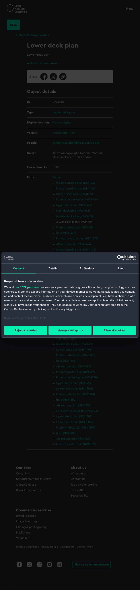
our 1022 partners (27, 287)
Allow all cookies (114, 330)
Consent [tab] (18, 268)
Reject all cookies (26, 330)
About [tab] (121, 268)
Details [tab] (52, 268)
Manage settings (67, 330)
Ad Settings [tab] (87, 268)
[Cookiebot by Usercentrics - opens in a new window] (120, 258)
